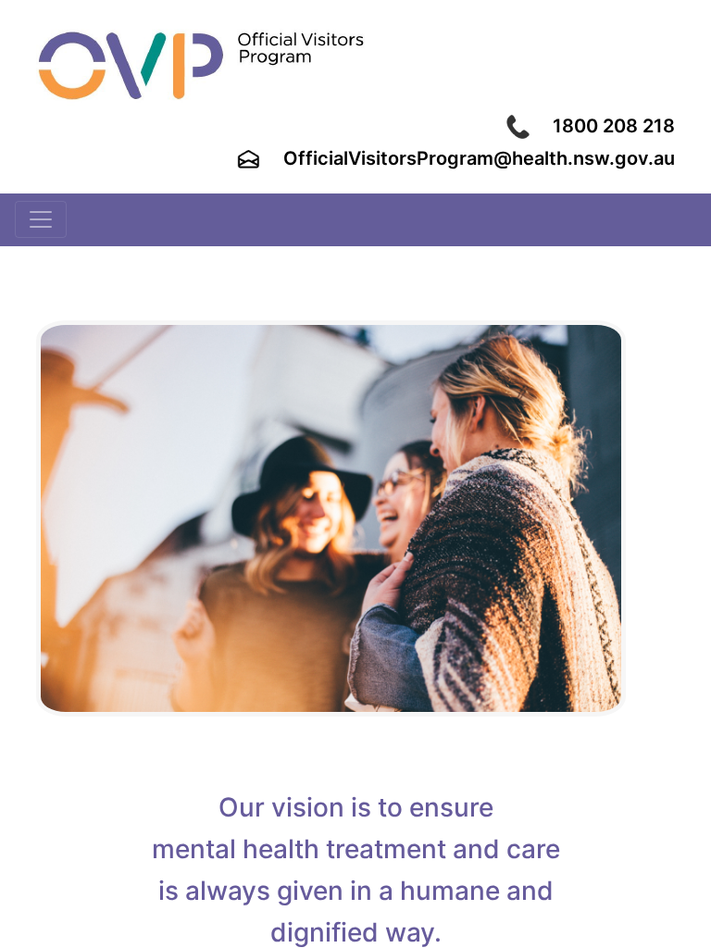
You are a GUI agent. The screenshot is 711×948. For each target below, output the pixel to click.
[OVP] (201, 64)
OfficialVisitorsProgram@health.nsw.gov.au (479, 158)
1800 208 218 (614, 126)
